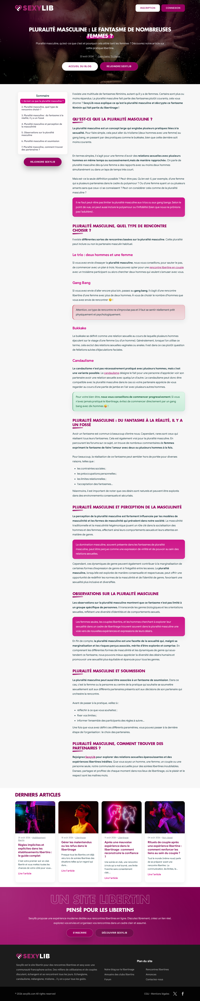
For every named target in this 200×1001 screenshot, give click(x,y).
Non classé (167, 837)
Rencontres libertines (157, 969)
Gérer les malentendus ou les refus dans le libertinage (76, 845)
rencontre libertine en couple (166, 267)
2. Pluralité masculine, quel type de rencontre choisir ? (40, 108)
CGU (146, 993)
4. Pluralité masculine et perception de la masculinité (42, 125)
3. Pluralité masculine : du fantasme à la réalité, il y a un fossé (42, 116)
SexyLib (90, 757)
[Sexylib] (175, 993)
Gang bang (104, 56)
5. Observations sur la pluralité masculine (38, 133)
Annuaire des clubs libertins (119, 974)
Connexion (173, 8)
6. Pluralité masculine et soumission (40, 141)
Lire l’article (24, 873)
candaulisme (111, 373)
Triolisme (115, 56)
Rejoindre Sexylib (119, 66)
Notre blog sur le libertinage (119, 969)
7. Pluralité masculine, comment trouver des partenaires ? (42, 148)
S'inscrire (80, 932)
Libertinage (80, 837)
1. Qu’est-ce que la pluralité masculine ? (43, 101)
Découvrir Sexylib (114, 932)
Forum (107, 979)
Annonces (151, 974)
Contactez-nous (154, 979)
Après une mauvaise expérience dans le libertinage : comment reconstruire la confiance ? (121, 849)
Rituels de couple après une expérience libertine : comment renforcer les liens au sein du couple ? (165, 847)
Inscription (147, 8)
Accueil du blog (80, 66)
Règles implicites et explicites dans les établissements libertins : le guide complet (35, 850)
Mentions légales (160, 993)
